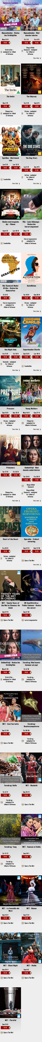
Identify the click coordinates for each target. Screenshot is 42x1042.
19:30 (28, 43)
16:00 (7, 168)
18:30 (7, 298)
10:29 (28, 551)
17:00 (38, 480)
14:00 (7, 234)
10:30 (7, 615)
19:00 (7, 43)
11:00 (28, 615)
